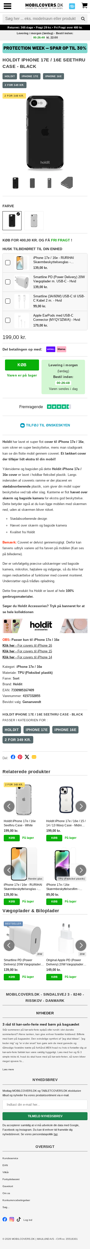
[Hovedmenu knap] (7, 6)
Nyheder (45, 1013)
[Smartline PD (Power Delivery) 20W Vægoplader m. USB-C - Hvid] (21, 282)
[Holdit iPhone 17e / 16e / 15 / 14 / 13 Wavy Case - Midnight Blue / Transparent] (66, 799)
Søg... (6, 1207)
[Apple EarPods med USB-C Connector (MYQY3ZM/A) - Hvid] (21, 320)
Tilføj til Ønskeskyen (48, 425)
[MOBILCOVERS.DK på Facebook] (4, 1220)
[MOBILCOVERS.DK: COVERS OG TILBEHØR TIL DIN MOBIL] (44, 5)
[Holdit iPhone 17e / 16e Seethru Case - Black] (12, 220)
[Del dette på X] (27, 758)
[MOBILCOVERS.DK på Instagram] (12, 1220)
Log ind (28, 1220)
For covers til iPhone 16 (27, 645)
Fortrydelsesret (11, 1179)
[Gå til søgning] (83, 18)
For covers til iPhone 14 (27, 657)
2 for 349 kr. (14, 85)
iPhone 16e (53, 76)
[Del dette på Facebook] (13, 758)
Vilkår (5, 1172)
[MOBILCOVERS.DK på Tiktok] (18, 1220)
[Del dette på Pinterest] (20, 758)
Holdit (10, 76)
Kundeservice (10, 1158)
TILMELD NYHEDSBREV (45, 1116)
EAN (5, 1165)
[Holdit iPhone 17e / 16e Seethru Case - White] (34, 220)
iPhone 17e (30, 76)
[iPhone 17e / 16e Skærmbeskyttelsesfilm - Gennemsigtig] (66, 863)
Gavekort (7, 1186)
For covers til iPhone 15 (27, 651)
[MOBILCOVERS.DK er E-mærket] (72, 7)
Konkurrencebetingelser (16, 1200)
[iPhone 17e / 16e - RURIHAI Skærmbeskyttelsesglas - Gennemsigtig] (21, 262)
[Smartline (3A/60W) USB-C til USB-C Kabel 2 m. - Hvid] (21, 301)
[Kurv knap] (85, 5)
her (56, 1134)
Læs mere (8, 1069)
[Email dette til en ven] (34, 758)
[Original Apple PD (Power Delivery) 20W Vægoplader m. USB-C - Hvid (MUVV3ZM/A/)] (66, 938)
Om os (6, 1193)
